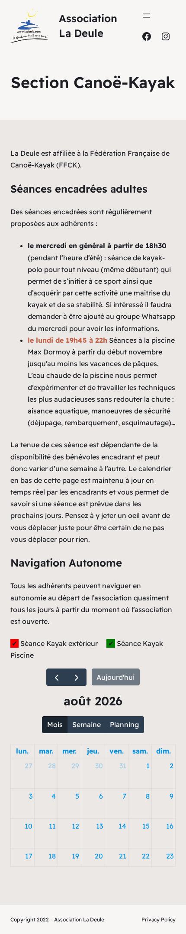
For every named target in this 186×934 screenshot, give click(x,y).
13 (99, 826)
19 (75, 856)
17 (28, 856)
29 (75, 765)
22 (146, 856)
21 (122, 856)
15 (146, 826)
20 (99, 856)
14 (122, 826)
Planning (124, 724)
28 (52, 765)
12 (75, 826)
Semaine (86, 724)
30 (99, 765)
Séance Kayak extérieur (58, 643)
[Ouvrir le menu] (146, 15)
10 (28, 826)
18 (52, 856)
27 (28, 765)
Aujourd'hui (115, 677)
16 (169, 826)
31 (122, 765)
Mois (55, 724)
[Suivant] (76, 677)
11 (52, 826)
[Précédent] (56, 677)
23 (169, 856)
